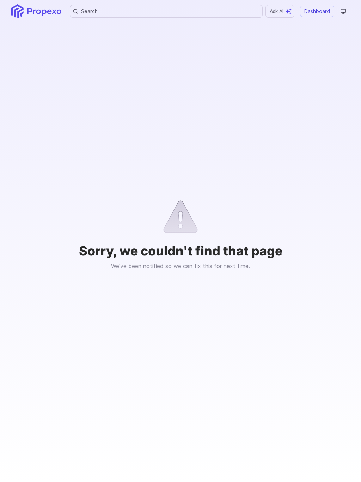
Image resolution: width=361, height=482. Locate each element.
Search (89, 11)
